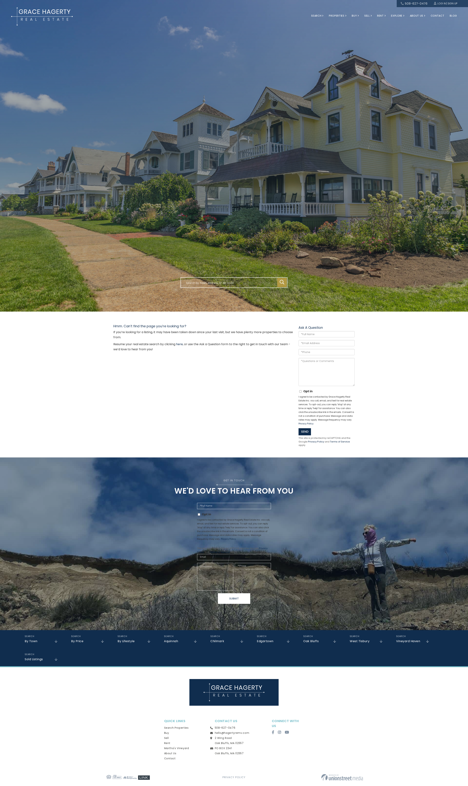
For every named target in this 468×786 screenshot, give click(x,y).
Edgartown (265, 641)
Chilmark (217, 641)
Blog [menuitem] (453, 16)
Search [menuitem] (316, 16)
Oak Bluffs (311, 641)
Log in (441, 3)
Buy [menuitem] (354, 16)
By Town (31, 641)
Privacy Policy (306, 423)
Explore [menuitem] (396, 16)
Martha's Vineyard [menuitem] (176, 748)
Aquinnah (171, 641)
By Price (77, 641)
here (179, 344)
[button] (282, 282)
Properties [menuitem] (336, 16)
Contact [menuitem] (437, 16)
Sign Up (452, 3)
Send (304, 432)
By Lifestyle (126, 641)
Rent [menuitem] (380, 16)
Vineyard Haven (408, 641)
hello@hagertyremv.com (232, 733)
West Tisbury (359, 641)
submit (234, 598)
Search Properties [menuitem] (176, 728)
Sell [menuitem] (367, 16)
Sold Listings (34, 659)
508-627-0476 (416, 3)
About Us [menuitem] (416, 16)
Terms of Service (340, 441)
